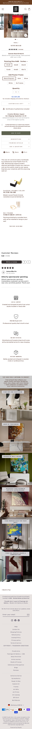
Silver (26, 78)
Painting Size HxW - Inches (16, 61)
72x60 (8, 69)
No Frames (19, 83)
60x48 (24, 65)
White (11, 83)
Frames (16, 686)
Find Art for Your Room (12, 392)
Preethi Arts (16, 651)
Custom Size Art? (16, 103)
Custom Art (16, 684)
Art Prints (16, 692)
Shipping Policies (16, 632)
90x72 (24, 69)
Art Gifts (16, 689)
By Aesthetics (16, 678)
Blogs (16, 667)
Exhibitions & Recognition (16, 665)
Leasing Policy (16, 637)
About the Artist (16, 656)
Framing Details (16, 143)
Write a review (11, 262)
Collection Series (16, 675)
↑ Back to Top (6, 590)
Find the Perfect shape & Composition (16, 554)
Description (16, 139)
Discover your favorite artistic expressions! (15, 489)
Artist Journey (16, 659)
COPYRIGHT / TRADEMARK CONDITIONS (16, 645)
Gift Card (16, 697)
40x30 (8, 65)
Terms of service (16, 643)
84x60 (16, 69)
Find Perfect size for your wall (16, 521)
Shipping (12, 98)
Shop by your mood (11, 424)
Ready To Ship (16, 681)
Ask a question (16, 146)
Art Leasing (16, 695)
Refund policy (16, 634)
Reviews (16, 670)
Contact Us (16, 629)
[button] (13, 49)
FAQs (16, 626)
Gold (19, 78)
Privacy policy (16, 640)
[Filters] (24, 262)
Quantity (16, 88)
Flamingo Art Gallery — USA (16, 654)
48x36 (16, 65)
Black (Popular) (9, 78)
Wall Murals (16, 700)
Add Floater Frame (16, 75)
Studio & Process (16, 662)
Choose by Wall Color (12, 456)
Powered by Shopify (16, 727)
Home (15, 42)
